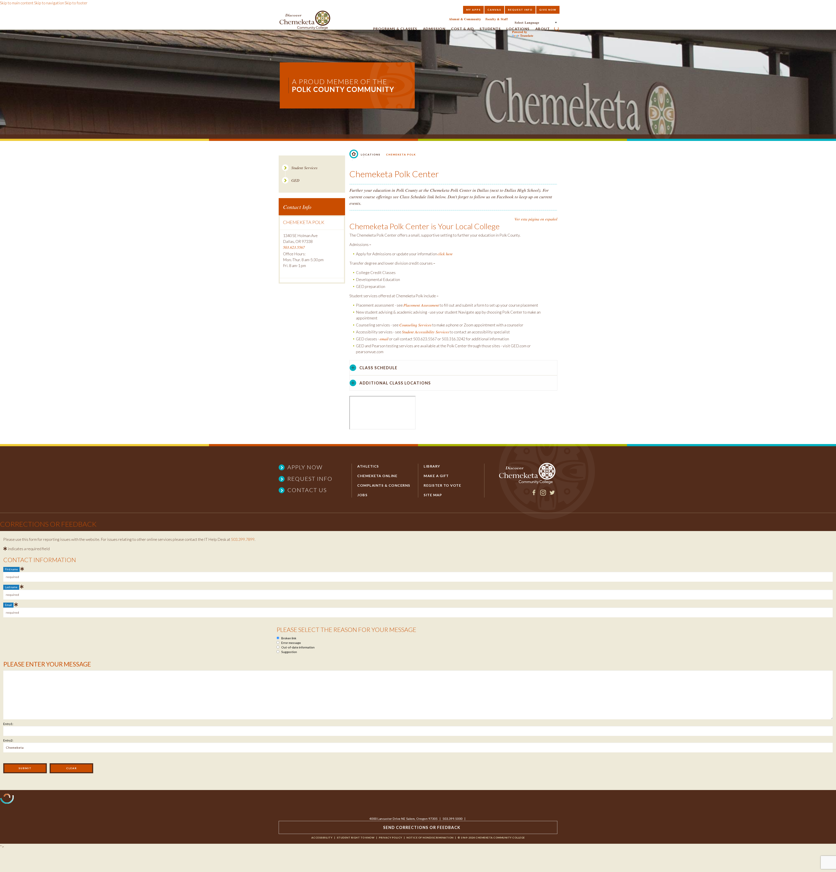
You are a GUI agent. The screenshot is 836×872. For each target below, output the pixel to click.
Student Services (304, 167)
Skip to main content (17, 2)
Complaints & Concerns (383, 485)
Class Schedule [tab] (378, 367)
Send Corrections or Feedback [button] (421, 827)
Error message (291, 643)
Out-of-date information (298, 647)
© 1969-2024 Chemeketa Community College (491, 837)
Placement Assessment (421, 305)
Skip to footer (76, 2)
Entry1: (8, 724)
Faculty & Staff (496, 19)
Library (432, 466)
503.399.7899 (243, 539)
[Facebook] (534, 494)
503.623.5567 (294, 247)
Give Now (547, 9)
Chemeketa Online (377, 476)
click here (445, 253)
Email (8, 605)
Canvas (494, 9)
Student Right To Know (356, 837)
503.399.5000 (453, 818)
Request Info (520, 9)
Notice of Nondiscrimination (429, 837)
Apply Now (305, 467)
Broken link (288, 638)
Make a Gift (436, 476)
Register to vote (442, 485)
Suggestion (289, 652)
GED (295, 180)
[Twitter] (552, 494)
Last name (11, 587)
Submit (25, 768)
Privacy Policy (390, 837)
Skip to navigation (49, 2)
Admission (434, 29)
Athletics (368, 466)
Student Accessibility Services (425, 331)
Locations (370, 154)
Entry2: (8, 740)
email (384, 338)
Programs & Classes (395, 29)
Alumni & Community (465, 19)
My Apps (473, 9)
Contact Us (307, 489)
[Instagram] (543, 494)
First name (11, 569)
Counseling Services (415, 324)
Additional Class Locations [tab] (395, 383)
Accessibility (322, 837)
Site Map (433, 495)
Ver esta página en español (535, 219)
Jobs (362, 495)
